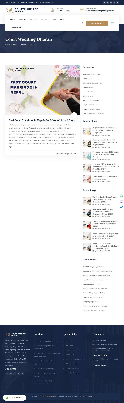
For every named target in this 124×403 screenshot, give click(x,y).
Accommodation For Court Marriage (96, 275)
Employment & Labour (91, 105)
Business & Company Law (92, 83)
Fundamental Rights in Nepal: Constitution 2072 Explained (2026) (105, 223)
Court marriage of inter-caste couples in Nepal (105, 177)
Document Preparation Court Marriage (97, 271)
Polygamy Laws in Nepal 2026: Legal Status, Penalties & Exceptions (105, 130)
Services (44, 19)
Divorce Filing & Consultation (94, 293)
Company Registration (91, 302)
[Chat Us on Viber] (121, 201)
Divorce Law (87, 79)
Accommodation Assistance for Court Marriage (47, 354)
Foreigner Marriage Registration (95, 288)
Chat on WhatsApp (16, 398)
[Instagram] (111, 2)
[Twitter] (107, 2)
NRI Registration (72, 364)
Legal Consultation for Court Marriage (46, 362)
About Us (22, 19)
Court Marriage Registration (93, 267)
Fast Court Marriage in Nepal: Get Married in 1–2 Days (42, 120)
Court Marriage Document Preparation (45, 347)
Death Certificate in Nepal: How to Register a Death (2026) (105, 235)
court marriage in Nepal (15, 359)
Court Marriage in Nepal (92, 284)
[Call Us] (121, 207)
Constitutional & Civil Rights (94, 113)
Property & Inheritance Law (93, 297)
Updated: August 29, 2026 (102, 135)
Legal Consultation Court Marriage (96, 280)
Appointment (97, 23)
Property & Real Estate (91, 109)
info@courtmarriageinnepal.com (29, 2)
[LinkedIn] (114, 2)
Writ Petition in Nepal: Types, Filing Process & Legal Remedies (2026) (105, 199)
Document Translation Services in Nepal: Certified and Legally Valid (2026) (105, 246)
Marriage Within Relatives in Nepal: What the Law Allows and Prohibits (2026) (106, 166)
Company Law (88, 87)
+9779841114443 (11, 2)
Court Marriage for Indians (75, 359)
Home (12, 19)
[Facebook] (104, 2)
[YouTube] (117, 2)
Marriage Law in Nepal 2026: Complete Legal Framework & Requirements (105, 142)
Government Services (91, 100)
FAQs (62, 19)
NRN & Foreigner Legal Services (95, 306)
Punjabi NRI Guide (72, 368)
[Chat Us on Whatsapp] (121, 196)
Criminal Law (88, 96)
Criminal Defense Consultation (94, 310)
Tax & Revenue (88, 92)
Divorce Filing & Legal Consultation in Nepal (43, 382)
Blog (54, 19)
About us (69, 341)
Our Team (33, 19)
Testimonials (70, 355)
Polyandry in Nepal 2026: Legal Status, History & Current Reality (105, 154)
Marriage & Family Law (91, 74)
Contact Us (16, 27)
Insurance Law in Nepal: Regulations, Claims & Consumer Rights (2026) (103, 211)
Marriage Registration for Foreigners (44, 374)
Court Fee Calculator (73, 373)
